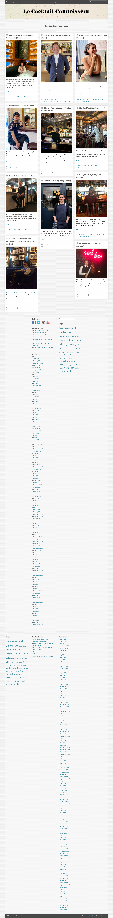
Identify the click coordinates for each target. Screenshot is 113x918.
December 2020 (38, 464)
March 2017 (36, 561)
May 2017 (36, 557)
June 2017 (36, 555)
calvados (77, 336)
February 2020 (37, 485)
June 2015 (36, 609)
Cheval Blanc (67, 84)
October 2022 (37, 426)
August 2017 (37, 550)
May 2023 (36, 415)
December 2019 (38, 489)
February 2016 (37, 591)
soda (72, 365)
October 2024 (37, 385)
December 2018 (38, 514)
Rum (67, 361)
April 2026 (36, 358)
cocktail (70, 340)
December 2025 (38, 363)
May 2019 (36, 503)
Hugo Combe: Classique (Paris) (21, 105)
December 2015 (38, 595)
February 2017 (37, 564)
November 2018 (38, 516)
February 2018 (37, 537)
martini (61, 355)
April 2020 (36, 480)
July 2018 (36, 525)
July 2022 (36, 433)
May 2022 (36, 437)
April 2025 (36, 379)
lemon (61, 352)
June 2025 (36, 374)
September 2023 (38, 408)
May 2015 (36, 611)
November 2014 (38, 624)
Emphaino (104, 916)
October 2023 (37, 406)
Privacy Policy (61, 2)
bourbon (72, 336)
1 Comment (11, 232)
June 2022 (36, 435)
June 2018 (36, 528)
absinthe (61, 328)
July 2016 (36, 579)
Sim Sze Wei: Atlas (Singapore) (92, 108)
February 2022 (37, 444)
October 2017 (37, 546)
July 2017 (36, 552)
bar (74, 327)
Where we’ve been (40, 2)
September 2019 (38, 496)
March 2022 (36, 442)
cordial (71, 345)
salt (66, 365)
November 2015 (38, 597)
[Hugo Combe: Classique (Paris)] (21, 150)
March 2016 (36, 588)
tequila (61, 368)
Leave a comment (13, 99)
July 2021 (36, 455)
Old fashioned (63, 358)
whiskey (64, 371)
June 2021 (36, 458)
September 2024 (38, 388)
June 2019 (36, 500)
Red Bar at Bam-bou (97, 280)
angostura (68, 328)
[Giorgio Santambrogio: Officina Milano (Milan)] (56, 153)
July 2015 (36, 606)
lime (67, 352)
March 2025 (36, 381)
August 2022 (37, 431)
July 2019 (36, 498)
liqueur (71, 352)
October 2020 (37, 469)
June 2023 (36, 412)
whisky (69, 371)
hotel (73, 349)
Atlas (77, 152)
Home (10, 2)
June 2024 (36, 392)
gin (60, 348)
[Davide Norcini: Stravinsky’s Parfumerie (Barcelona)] (21, 78)
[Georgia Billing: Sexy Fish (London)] (91, 218)
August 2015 (37, 604)
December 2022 (38, 422)
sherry (69, 365)
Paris (74, 357)
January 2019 (37, 512)
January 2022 (37, 446)
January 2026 (37, 361)
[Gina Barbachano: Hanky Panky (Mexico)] (91, 82)
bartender (65, 332)
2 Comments (47, 246)
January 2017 (37, 566)
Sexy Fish (101, 219)
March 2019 (36, 507)
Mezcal (66, 355)
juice (77, 348)
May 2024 (36, 394)
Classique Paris (27, 152)
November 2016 (38, 570)
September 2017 (38, 548)
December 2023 (38, 404)
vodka (76, 368)
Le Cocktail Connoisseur (25, 97)
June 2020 (36, 476)
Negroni (72, 355)
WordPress (92, 916)
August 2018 (37, 523)
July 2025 (36, 372)
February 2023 (37, 417)
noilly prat (78, 355)
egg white (77, 345)
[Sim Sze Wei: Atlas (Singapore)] (91, 149)
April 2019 (36, 505)
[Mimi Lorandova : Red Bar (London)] (91, 278)
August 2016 (37, 577)
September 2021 (38, 453)
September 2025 (38, 367)
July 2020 (36, 473)
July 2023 (36, 410)
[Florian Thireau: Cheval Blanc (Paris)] (56, 82)
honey (70, 349)
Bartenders (28, 2)
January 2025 (37, 383)
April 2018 (36, 532)
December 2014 (38, 622)
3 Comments (82, 168)
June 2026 (36, 356)
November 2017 (38, 543)
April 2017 (36, 559)
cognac (66, 345)
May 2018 (36, 530)
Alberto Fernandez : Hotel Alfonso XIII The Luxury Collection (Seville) (21, 241)
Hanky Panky (101, 84)
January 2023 (37, 419)
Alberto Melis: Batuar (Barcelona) (43, 347)
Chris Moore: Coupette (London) (57, 180)
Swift (25, 214)
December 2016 (38, 568)
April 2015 (36, 613)
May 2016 (36, 584)
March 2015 (36, 615)
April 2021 (36, 462)
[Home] (6, 2)
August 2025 (37, 370)
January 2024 (37, 401)
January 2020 (37, 487)
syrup (77, 364)
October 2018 (37, 518)
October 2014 (37, 627)
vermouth (69, 367)
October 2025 (37, 365)
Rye (71, 361)
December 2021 (38, 449)
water (60, 371)
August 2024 (37, 390)
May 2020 (36, 478)
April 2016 (36, 586)
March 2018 (36, 534)
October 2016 (37, 573)
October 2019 (37, 494)
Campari (62, 340)
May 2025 (36, 376)
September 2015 (38, 602)
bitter (60, 337)
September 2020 (38, 471)
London (77, 352)
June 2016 (36, 582)
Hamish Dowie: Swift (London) (22, 176)
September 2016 (38, 575)
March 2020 (36, 482)
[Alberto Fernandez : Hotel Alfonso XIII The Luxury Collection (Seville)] (21, 289)
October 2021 (37, 451)
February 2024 (37, 399)
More (8, 91)
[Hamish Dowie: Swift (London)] (21, 213)
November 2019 (38, 491)
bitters (65, 336)
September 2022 (38, 428)
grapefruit (65, 349)
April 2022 (36, 440)
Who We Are (18, 2)
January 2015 (37, 620)
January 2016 (37, 593)
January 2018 (37, 539)
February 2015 (37, 618)
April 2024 (36, 397)
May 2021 (36, 460)
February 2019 (37, 509)
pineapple (62, 361)
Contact (51, 2)
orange (70, 358)
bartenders (75, 333)
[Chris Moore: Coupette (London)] (56, 230)
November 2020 (38, 467)
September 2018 (38, 521)
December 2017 (38, 541)
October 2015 (37, 600)
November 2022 (38, 424)
